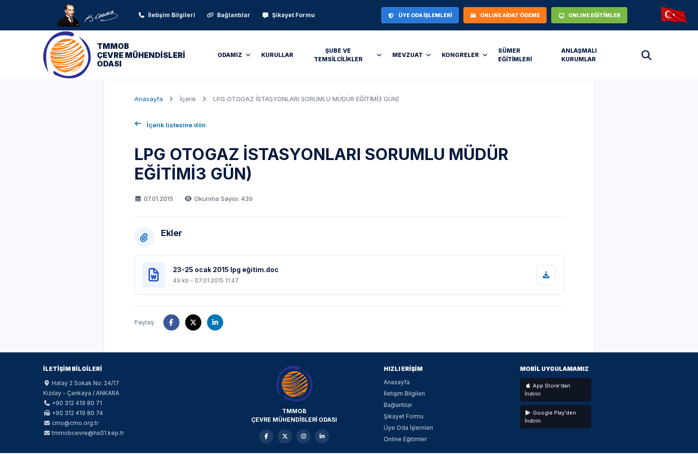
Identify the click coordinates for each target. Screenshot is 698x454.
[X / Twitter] (285, 436)
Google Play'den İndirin (550, 416)
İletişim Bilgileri (171, 15)
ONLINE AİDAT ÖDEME (510, 15)
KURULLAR (277, 54)
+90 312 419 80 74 (77, 412)
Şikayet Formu (293, 15)
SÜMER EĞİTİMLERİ (515, 55)
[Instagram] (303, 436)
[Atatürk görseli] (87, 15)
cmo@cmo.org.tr (75, 422)
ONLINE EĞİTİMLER (594, 15)
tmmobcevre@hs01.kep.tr (88, 432)
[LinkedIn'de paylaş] (215, 322)
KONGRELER (460, 54)
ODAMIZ (229, 54)
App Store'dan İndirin (547, 389)
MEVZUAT (407, 54)
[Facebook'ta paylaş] (171, 322)
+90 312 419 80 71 (77, 403)
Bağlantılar (233, 15)
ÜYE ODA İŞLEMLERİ (425, 15)
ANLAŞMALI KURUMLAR (579, 55)
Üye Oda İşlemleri (408, 427)
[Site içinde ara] (646, 55)
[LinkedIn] (322, 436)
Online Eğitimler (405, 439)
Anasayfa (148, 99)
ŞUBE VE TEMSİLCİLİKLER (338, 55)
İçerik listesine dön (176, 125)
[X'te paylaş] (193, 322)
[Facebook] (266, 436)
